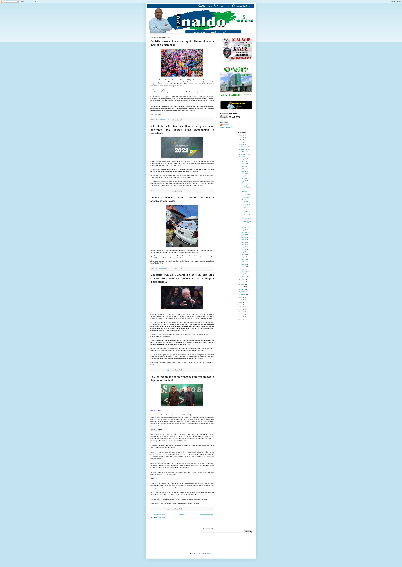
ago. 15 (244, 242)
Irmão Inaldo (226, 125)
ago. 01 (244, 276)
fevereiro (243, 291)
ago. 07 (244, 261)
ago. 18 (244, 235)
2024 (241, 140)
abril (242, 287)
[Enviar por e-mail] (173, 120)
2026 (241, 135)
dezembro (244, 147)
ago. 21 (244, 227)
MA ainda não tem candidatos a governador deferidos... (246, 194)
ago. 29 (244, 164)
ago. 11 (244, 252)
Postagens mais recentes (158, 514)
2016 (241, 309)
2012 (241, 319)
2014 (241, 314)
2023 (241, 142)
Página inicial (182, 514)
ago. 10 (244, 254)
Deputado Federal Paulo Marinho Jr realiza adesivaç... (246, 203)
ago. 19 (244, 232)
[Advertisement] (160, 538)
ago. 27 (244, 168)
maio (242, 284)
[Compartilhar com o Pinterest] (181, 120)
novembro (244, 149)
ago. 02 (244, 274)
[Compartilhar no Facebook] (179, 120)
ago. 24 (244, 176)
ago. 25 (244, 173)
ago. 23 (244, 178)
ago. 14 (244, 244)
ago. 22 (244, 181)
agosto (243, 157)
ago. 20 (244, 230)
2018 (241, 304)
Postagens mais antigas (206, 514)
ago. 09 (244, 257)
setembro (244, 154)
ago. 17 (244, 237)
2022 (241, 145)
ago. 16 (244, 239)
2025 (241, 137)
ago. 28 (244, 166)
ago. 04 (244, 269)
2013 (241, 316)
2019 (241, 302)
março (243, 289)
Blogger (209, 553)
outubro (243, 152)
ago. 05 (244, 266)
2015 (241, 312)
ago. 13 (244, 247)
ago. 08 (244, 259)
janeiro (243, 294)
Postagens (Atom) (160, 517)
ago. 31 (244, 159)
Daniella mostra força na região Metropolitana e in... (247, 186)
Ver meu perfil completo (227, 127)
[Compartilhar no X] (177, 120)
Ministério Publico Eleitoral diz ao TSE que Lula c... (246, 213)
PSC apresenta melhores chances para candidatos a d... (246, 221)
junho (242, 282)
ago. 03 (244, 271)
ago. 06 (244, 264)
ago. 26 (244, 171)
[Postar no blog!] (175, 120)
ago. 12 (244, 249)
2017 (241, 307)
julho (242, 279)
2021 (241, 297)
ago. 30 (244, 161)
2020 (241, 299)
